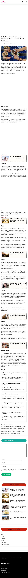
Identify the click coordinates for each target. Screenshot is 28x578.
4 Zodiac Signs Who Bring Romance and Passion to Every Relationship (17, 316)
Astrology (11, 424)
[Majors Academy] (3, 2)
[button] (22, 2)
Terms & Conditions (5, 572)
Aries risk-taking (6, 426)
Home (2, 540)
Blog (2, 534)
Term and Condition (5, 544)
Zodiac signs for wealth (15, 433)
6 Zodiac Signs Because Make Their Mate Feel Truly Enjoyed (17, 490)
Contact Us (3, 570)
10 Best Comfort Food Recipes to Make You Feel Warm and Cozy (18, 512)
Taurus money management (15, 431)
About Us (3, 532)
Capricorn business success (16, 428)
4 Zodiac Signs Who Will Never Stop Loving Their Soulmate (17, 501)
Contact (2, 536)
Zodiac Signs (5, 424)
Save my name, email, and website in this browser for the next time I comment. (14, 470)
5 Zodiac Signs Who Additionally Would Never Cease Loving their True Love (17, 220)
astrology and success (15, 426)
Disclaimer (3, 538)
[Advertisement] (14, 20)
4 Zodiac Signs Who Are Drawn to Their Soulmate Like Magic (18, 507)
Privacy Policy (4, 542)
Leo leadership (16, 429)
